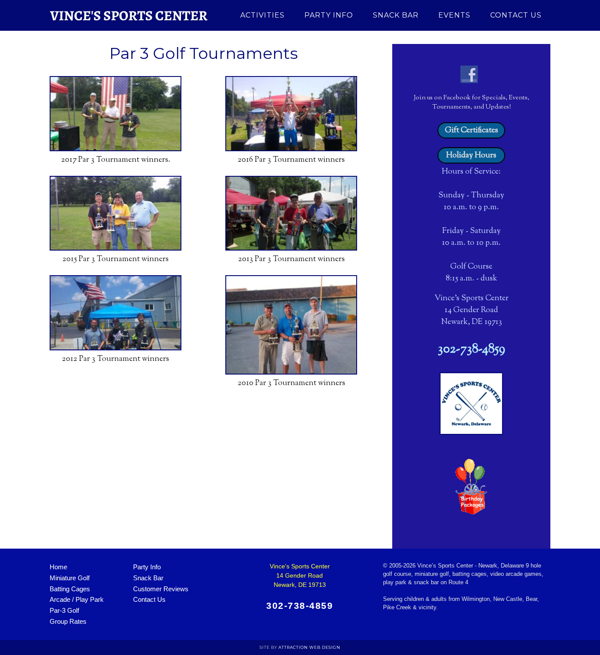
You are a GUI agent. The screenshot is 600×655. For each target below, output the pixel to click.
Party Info (147, 567)
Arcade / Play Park (77, 599)
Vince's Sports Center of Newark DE (129, 15)
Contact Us (149, 599)
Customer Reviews (160, 589)
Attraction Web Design (309, 647)
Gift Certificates (471, 130)
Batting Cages (70, 589)
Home (58, 567)
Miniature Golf (70, 578)
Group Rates (68, 621)
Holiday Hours (471, 155)
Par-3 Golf (64, 610)
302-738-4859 (471, 349)
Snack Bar (148, 578)
